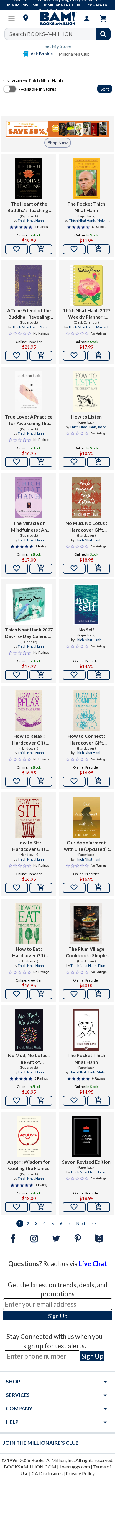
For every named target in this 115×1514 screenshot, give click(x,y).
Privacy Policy (80, 1473)
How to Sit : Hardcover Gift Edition (29, 846)
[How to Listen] (86, 391)
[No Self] (86, 604)
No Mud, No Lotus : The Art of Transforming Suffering (29, 1058)
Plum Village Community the (87, 968)
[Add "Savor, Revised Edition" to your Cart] (98, 1207)
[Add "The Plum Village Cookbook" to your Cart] (98, 994)
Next (81, 1223)
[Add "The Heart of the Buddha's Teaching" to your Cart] (40, 249)
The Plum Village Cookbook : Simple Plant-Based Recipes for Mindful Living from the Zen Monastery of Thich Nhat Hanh (86, 952)
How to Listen (86, 416)
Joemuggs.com (75, 1466)
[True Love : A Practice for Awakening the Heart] (29, 391)
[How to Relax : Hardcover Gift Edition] (29, 711)
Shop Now (58, 142)
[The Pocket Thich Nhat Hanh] (86, 179)
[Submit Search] (103, 34)
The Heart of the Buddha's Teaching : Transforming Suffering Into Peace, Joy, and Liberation (29, 207)
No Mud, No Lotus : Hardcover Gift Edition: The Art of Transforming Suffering (86, 526)
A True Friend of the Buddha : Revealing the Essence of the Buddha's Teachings (29, 313)
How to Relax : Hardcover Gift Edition (29, 739)
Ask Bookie (42, 53)
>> (94, 1223)
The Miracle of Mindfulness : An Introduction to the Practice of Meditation (29, 526)
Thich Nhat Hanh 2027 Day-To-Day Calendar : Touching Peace (29, 633)
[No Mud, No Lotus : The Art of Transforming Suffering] (28, 1030)
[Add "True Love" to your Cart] (40, 462)
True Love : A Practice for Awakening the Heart (28, 420)
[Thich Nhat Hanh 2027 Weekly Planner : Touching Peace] (86, 285)
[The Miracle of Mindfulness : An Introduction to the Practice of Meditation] (29, 498)
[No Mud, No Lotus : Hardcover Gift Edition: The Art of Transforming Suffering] (86, 498)
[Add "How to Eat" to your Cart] (40, 994)
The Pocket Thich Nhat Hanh (86, 207)
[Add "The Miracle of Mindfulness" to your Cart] (40, 569)
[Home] (57, 18)
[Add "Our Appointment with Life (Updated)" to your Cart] (98, 888)
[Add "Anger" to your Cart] (40, 1207)
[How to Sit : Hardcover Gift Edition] (29, 817)
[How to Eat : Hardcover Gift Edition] (29, 924)
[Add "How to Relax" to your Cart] (40, 782)
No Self (86, 629)
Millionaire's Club (74, 53)
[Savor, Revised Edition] (86, 1137)
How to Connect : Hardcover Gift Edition (86, 739)
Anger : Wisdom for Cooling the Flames (28, 1165)
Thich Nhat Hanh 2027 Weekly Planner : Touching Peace (86, 313)
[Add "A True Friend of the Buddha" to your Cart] (40, 356)
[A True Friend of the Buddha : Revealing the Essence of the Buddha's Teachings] (29, 285)
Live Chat (93, 1264)
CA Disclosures (47, 1473)
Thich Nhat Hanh (31, 220)
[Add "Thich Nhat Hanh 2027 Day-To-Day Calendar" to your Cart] (40, 675)
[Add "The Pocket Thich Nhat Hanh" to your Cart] (98, 249)
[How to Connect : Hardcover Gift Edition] (86, 711)
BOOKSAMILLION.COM (30, 1466)
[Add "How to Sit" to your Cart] (40, 888)
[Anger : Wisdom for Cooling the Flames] (28, 1137)
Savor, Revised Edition (86, 1162)
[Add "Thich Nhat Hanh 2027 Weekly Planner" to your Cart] (98, 356)
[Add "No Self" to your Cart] (98, 675)
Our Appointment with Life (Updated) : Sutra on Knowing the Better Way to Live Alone (86, 846)
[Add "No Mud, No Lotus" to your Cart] (98, 569)
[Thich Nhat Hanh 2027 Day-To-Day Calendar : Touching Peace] (28, 604)
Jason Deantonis (92, 429)
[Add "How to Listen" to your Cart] (98, 462)
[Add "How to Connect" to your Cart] (98, 782)
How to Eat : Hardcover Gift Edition (29, 952)
